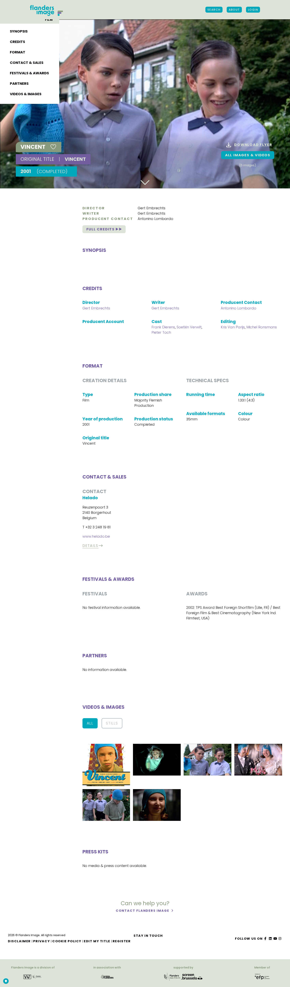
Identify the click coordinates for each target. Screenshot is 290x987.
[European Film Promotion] (262, 976)
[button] (106, 764)
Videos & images (25, 93)
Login (253, 10)
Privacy (41, 941)
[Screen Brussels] (192, 976)
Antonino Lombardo (155, 218)
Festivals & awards (29, 73)
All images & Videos (247, 155)
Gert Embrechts (151, 208)
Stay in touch (148, 935)
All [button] (90, 723)
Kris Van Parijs (233, 327)
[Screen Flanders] (107, 976)
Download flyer (253, 144)
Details (90, 545)
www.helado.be (96, 536)
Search (214, 10)
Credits (17, 41)
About (234, 10)
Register (122, 941)
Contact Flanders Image (143, 910)
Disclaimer (19, 941)
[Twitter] (270, 938)
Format (17, 52)
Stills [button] (112, 723)
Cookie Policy (66, 941)
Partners (19, 83)
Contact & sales (26, 62)
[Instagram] (280, 938)
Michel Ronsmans (261, 327)
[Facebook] (266, 938)
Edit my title (97, 941)
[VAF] (33, 976)
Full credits (101, 229)
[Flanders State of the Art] (172, 976)
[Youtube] (275, 938)
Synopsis (19, 31)
